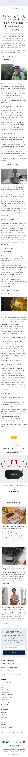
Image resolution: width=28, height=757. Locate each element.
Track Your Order (6, 682)
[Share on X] (23, 433)
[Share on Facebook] (20, 433)
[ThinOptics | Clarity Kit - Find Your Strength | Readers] (14, 304)
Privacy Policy (5, 689)
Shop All (23, 424)
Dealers (3, 720)
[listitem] (14, 3)
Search (3, 724)
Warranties (4, 699)
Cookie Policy (5, 692)
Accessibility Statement (8, 702)
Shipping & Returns (7, 697)
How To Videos (5, 685)
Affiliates (4, 717)
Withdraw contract (7, 727)
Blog (2, 715)
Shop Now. (17, 3)
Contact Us (4, 704)
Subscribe (14, 652)
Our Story (4, 712)
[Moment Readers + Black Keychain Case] (14, 469)
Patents (3, 722)
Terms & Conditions (7, 694)
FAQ (2, 687)
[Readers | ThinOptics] (14, 72)
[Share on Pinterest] (26, 433)
